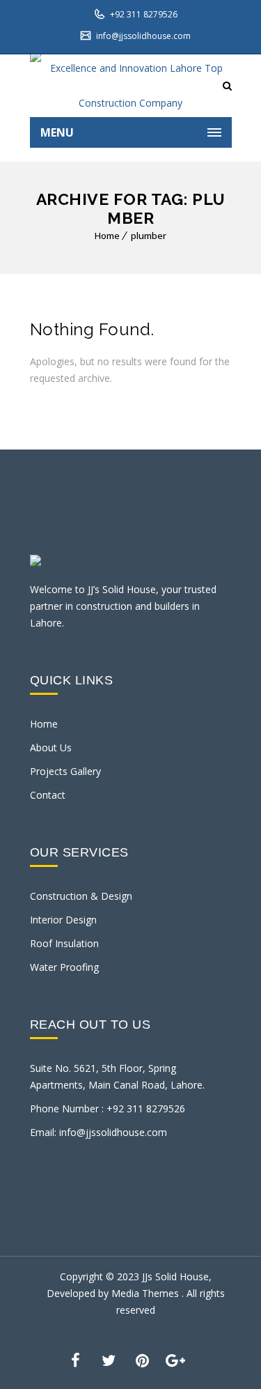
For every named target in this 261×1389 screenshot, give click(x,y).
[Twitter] (108, 1359)
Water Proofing (64, 967)
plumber (148, 235)
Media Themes (146, 1293)
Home (107, 235)
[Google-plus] (175, 1359)
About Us (51, 747)
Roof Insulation (64, 943)
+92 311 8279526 (142, 14)
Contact (47, 794)
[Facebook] (75, 1359)
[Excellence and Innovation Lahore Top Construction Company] (131, 85)
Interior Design (63, 919)
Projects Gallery (65, 771)
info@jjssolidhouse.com (142, 36)
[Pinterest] (142, 1359)
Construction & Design (81, 896)
